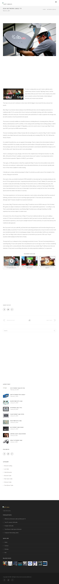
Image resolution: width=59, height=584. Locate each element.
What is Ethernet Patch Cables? (17, 394)
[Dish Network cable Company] (5, 563)
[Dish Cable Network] (25, 563)
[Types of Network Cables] (40, 563)
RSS (5, 552)
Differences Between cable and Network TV (15, 519)
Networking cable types (16, 407)
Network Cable (7, 475)
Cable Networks (8, 472)
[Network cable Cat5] (30, 563)
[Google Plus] (12, 309)
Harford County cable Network (18, 433)
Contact (6, 545)
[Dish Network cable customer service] (15, 563)
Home (44, 9)
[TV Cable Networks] (20, 563)
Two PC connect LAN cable (11, 522)
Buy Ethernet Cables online (17, 427)
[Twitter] (8, 309)
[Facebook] (4, 309)
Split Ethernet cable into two (17, 388)
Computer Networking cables (12, 532)
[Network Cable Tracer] (45, 563)
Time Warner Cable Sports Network (13, 529)
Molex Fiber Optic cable (16, 420)
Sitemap (6, 549)
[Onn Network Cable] (35, 563)
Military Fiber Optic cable (16, 401)
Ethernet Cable (7, 482)
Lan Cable (6, 469)
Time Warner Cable (8, 485)
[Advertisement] (29, 72)
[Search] (54, 330)
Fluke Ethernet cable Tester (17, 414)
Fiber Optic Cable (8, 479)
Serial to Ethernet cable (16, 440)
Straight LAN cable (9, 525)
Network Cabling (51, 9)
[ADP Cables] (7, 3)
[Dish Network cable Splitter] (10, 563)
